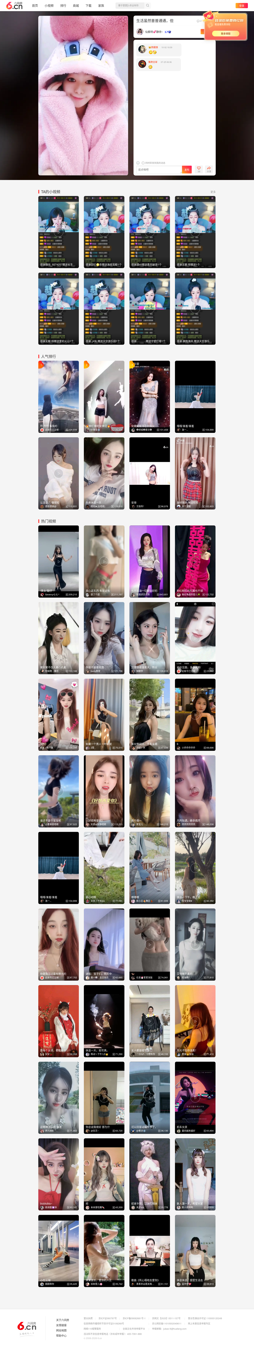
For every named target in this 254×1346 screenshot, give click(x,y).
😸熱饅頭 (153, 47)
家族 (101, 5)
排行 (63, 5)
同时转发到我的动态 (155, 162)
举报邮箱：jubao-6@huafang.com (169, 1328)
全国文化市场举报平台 (134, 1328)
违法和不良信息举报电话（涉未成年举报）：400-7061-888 (113, 1333)
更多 (213, 192)
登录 (241, 5)
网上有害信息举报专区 (199, 1323)
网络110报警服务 (92, 1328)
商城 (76, 5)
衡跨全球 (152, 61)
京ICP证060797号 (108, 1318)
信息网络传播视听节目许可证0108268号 (104, 1323)
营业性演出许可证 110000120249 (205, 1318)
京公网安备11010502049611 (166, 1323)
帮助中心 (61, 1335)
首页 (35, 5)
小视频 (49, 5)
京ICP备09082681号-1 (134, 1318)
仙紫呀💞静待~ (154, 31)
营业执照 (88, 1318)
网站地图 (61, 1330)
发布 (186, 169)
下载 (88, 5)
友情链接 (61, 1325)
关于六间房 (62, 1319)
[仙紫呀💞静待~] (139, 31)
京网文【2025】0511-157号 (166, 1318)
